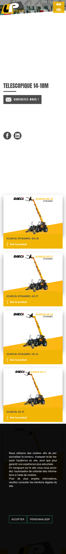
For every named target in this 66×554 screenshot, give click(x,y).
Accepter (18, 519)
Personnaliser (40, 519)
